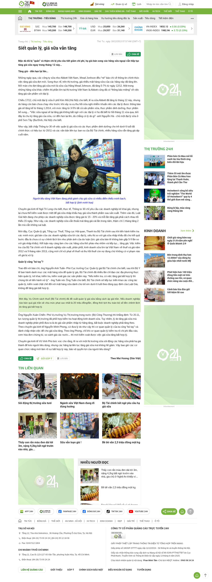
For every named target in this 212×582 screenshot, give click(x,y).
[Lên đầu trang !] (205, 575)
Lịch (139, 4)
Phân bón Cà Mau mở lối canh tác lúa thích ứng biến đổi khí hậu (180, 159)
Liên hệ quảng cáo (32, 569)
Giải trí (97, 11)
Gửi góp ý (46, 358)
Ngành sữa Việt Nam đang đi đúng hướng (77, 404)
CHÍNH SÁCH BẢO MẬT (91, 569)
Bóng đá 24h (93, 511)
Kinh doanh (85, 11)
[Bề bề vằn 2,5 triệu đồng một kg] (121, 425)
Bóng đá (50, 11)
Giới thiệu (56, 569)
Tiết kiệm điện (166, 18)
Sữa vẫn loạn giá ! (70, 442)
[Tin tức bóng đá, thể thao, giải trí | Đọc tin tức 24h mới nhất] (26, 3)
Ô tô (190, 11)
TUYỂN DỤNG (144, 569)
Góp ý (70, 569)
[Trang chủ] (23, 18)
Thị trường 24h (69, 18)
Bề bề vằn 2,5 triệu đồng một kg (121, 442)
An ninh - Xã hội (73, 521)
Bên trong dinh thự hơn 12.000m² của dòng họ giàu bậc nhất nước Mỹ (179, 258)
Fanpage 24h (69, 511)
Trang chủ (23, 41)
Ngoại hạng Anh (66, 11)
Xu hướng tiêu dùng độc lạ (115, 18)
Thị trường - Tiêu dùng (42, 18)
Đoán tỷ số (121, 4)
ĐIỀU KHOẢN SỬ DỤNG (120, 569)
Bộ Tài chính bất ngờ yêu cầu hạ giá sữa (121, 404)
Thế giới (168, 11)
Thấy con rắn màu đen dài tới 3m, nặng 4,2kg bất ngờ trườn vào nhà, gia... (35, 446)
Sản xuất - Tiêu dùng (144, 18)
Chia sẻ (135, 54)
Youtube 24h (141, 511)
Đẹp (120, 521)
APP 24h (29, 511)
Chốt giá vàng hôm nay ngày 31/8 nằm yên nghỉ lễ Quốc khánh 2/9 (179, 240)
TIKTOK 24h (116, 511)
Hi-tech (156, 11)
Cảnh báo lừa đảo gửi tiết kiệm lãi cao (178, 291)
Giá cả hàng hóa (89, 18)
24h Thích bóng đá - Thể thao (120, 11)
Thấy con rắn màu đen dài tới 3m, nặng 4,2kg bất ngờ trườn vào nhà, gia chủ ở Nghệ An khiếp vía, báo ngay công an (119, 473)
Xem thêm (186, 230)
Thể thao (180, 11)
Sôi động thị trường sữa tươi (35, 403)
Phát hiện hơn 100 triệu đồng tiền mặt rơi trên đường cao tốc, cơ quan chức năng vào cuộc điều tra (180, 277)
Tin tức (38, 11)
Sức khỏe (144, 11)
